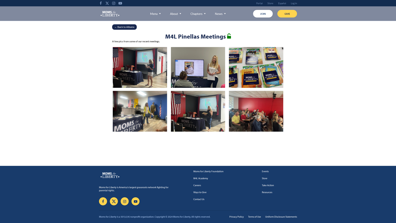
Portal (259, 3)
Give (287, 13)
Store (270, 3)
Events (265, 171)
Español (282, 3)
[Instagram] (113, 3)
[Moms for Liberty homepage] (135, 175)
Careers (197, 185)
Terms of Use (254, 216)
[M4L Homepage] (110, 13)
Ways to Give (200, 192)
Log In (294, 3)
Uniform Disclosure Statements (281, 216)
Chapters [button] (196, 13)
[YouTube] (120, 3)
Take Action (268, 185)
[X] (107, 3)
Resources (267, 192)
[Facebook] (100, 3)
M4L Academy (200, 178)
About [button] (174, 13)
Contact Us (198, 199)
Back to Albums (124, 26)
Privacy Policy (236, 216)
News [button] (219, 13)
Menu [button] (154, 13)
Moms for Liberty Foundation (208, 171)
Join (263, 13)
